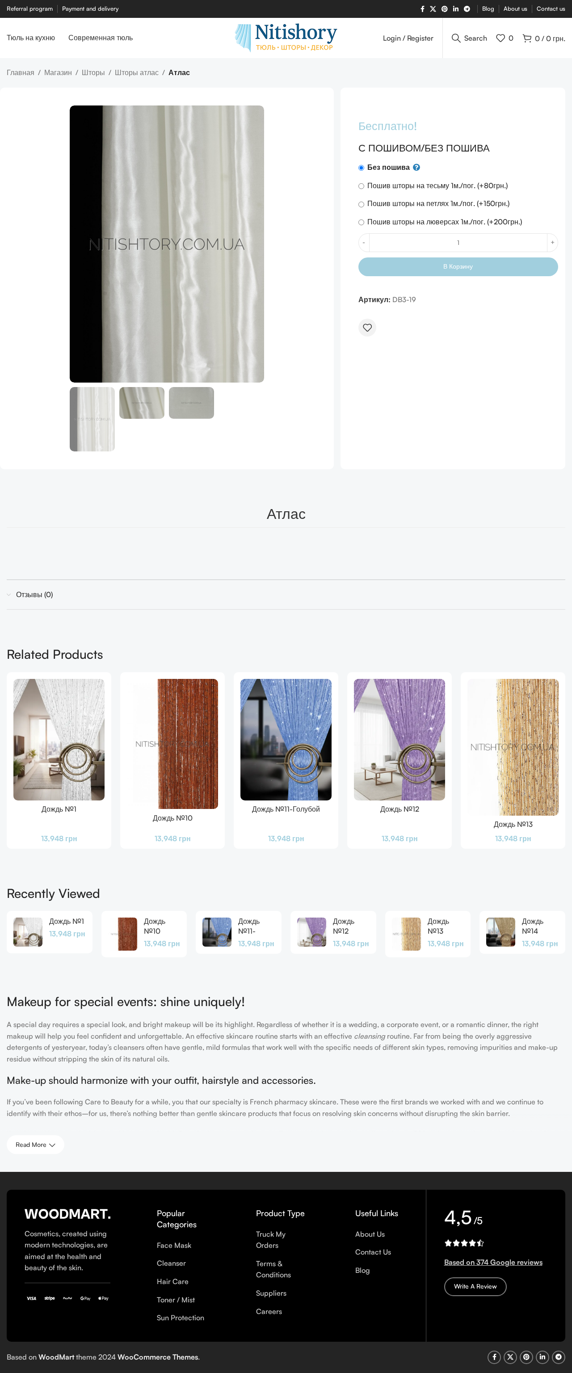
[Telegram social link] (467, 9)
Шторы (93, 72)
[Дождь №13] (513, 747)
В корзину (458, 266)
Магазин (58, 72)
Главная (20, 72)
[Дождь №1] (59, 739)
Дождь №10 (173, 817)
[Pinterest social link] (444, 9)
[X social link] (433, 9)
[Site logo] (286, 37)
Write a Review (475, 1286)
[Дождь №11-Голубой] (286, 739)
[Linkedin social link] (455, 9)
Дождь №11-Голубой (286, 808)
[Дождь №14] (500, 932)
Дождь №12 (399, 808)
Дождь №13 (513, 824)
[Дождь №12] (399, 739)
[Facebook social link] (422, 9)
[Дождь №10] (172, 744)
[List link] (183, 1245)
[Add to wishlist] (367, 327)
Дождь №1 (59, 808)
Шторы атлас (137, 72)
